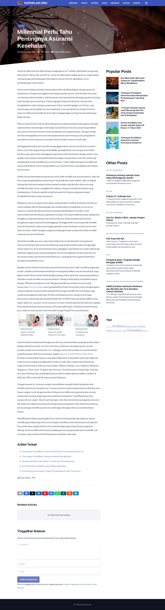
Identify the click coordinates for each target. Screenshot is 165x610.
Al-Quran (109, 327)
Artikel (109, 170)
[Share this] (26, 493)
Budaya (116, 233)
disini (50, 350)
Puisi (145, 331)
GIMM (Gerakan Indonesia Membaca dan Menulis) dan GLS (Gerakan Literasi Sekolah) (124, 289)
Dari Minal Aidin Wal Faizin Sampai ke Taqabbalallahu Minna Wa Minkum (133, 80)
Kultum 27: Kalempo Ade (118, 196)
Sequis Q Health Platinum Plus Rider (76, 354)
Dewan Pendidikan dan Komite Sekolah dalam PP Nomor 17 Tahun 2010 (132, 125)
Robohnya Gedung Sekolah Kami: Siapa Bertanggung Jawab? (123, 176)
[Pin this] (45, 493)
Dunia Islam (129, 281)
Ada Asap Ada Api (115, 238)
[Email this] (20, 493)
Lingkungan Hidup (127, 233)
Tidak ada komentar (62, 52)
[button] (146, 3)
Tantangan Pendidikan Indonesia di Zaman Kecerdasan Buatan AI (131, 140)
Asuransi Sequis (36, 287)
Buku (108, 255)
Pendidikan (117, 170)
